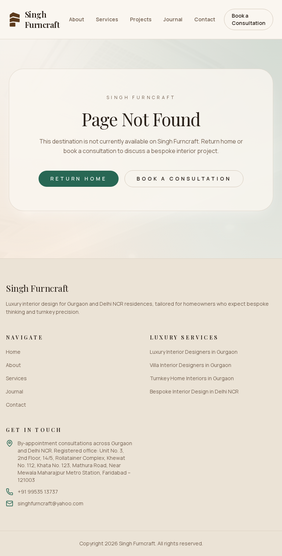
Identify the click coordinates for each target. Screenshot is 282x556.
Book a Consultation (248, 19)
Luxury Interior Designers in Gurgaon (194, 351)
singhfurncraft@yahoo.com (50, 503)
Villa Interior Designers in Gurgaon (190, 364)
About (76, 19)
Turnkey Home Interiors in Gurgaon (192, 378)
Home (13, 351)
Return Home (78, 178)
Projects (141, 19)
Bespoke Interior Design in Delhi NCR (194, 391)
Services (107, 19)
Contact (204, 19)
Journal (172, 19)
